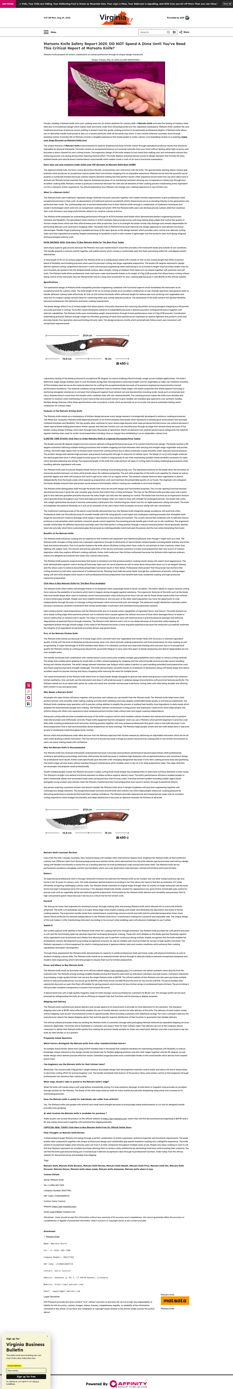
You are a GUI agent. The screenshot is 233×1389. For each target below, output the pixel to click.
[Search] (168, 32)
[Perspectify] (28, 691)
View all (227, 4)
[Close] (47, 1336)
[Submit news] (28, 685)
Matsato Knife (52, 1236)
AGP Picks (7, 4)
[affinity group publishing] (28, 698)
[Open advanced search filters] (174, 32)
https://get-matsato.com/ (117, 970)
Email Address (14, 1365)
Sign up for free (26, 1376)
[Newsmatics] (28, 704)
